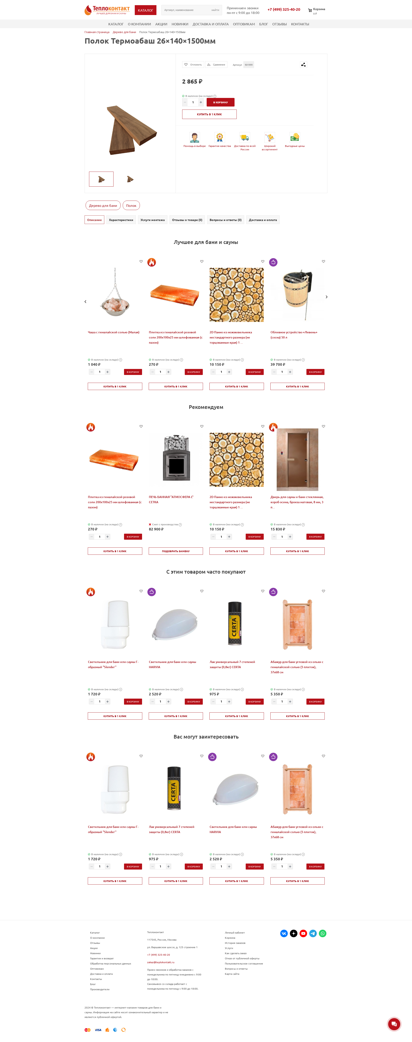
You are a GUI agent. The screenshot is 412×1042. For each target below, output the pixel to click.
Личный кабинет (235, 932)
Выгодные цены (295, 146)
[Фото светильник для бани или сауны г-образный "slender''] (115, 624)
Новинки (180, 24)
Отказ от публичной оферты (242, 958)
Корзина (230, 937)
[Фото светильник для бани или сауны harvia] (176, 624)
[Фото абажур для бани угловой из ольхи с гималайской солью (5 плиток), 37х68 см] (298, 624)
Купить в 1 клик (209, 114)
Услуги (229, 948)
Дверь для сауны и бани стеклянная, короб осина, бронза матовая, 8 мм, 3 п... (297, 502)
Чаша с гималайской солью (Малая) (113, 332)
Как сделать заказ (236, 953)
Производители (99, 989)
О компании (139, 24)
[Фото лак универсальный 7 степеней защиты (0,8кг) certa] (237, 624)
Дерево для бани (103, 205)
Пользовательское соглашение (244, 963)
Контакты (300, 24)
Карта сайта (232, 973)
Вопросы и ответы (236, 968)
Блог (263, 24)
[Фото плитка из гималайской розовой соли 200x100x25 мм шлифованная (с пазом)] (176, 295)
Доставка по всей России (245, 147)
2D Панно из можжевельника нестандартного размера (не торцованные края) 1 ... (231, 337)
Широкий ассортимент (270, 147)
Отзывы (279, 24)
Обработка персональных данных (110, 963)
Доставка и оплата (211, 24)
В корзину (133, 371)
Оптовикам (244, 24)
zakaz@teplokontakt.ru (160, 962)
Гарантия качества (220, 146)
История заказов (235, 943)
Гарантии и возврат (102, 958)
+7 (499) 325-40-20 (284, 9)
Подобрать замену (176, 551)
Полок (131, 205)
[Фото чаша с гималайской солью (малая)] (115, 295)
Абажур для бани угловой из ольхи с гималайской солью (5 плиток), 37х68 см (297, 667)
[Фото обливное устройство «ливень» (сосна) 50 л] (298, 295)
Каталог (116, 24)
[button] (85, 301)
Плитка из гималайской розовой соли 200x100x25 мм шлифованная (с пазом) (176, 337)
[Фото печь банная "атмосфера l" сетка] (176, 459)
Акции (161, 24)
